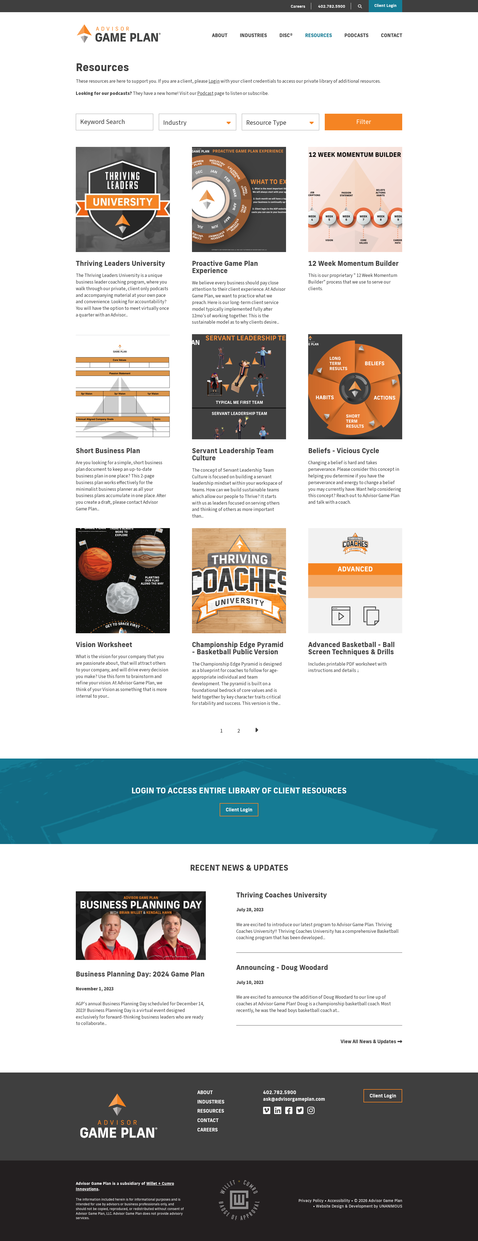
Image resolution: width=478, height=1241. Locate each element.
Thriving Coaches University (281, 894)
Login (214, 81)
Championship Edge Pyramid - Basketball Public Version (238, 648)
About (219, 35)
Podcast (205, 93)
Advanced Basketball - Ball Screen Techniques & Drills (351, 648)
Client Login (385, 5)
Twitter (299, 1110)
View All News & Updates (368, 1041)
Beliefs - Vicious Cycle (343, 450)
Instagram (311, 1110)
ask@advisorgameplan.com (294, 1099)
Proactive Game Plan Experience (225, 267)
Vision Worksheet (104, 644)
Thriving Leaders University (120, 263)
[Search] (360, 6)
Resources (318, 35)
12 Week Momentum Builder (353, 263)
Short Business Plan (108, 450)
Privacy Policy (311, 1200)
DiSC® (286, 35)
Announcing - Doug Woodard (282, 967)
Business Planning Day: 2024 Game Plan (140, 974)
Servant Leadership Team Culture (233, 454)
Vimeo (266, 1110)
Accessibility (339, 1200)
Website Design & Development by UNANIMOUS (359, 1206)
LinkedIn (277, 1110)
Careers (298, 6)
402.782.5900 (331, 6)
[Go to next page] (257, 730)
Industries (253, 35)
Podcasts (356, 35)
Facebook (288, 1110)
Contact (391, 35)
